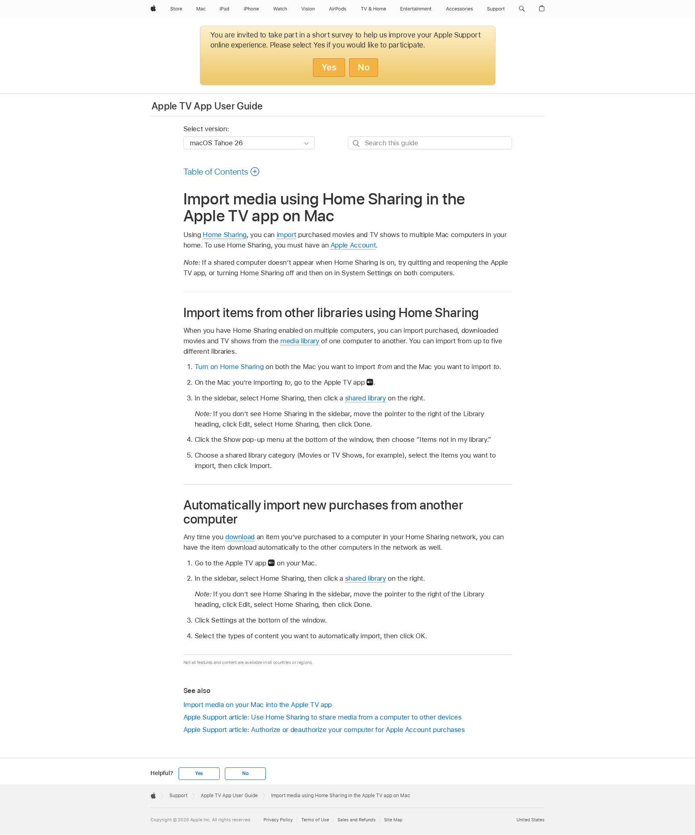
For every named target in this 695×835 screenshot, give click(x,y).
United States (530, 820)
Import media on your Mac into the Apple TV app (257, 705)
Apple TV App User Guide (207, 106)
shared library (365, 398)
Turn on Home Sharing (229, 367)
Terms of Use (315, 820)
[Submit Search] (356, 143)
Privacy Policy (278, 820)
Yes (329, 67)
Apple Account (353, 245)
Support (178, 795)
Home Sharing (225, 235)
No (364, 67)
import (286, 235)
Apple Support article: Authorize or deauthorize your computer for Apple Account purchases (324, 730)
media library (299, 341)
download (240, 537)
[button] (522, 9)
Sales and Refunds (356, 820)
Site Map (393, 820)
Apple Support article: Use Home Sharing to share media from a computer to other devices (322, 717)
